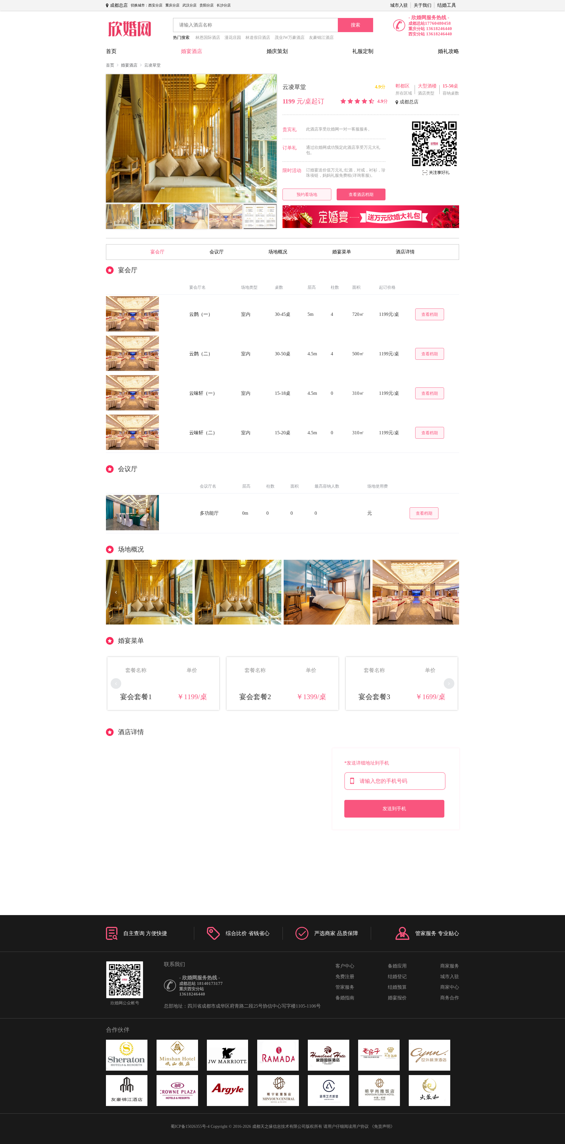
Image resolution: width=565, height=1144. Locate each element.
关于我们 (422, 5)
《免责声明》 (382, 1126)
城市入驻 (399, 5)
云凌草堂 (152, 65)
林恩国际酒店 (207, 37)
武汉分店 (189, 5)
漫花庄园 (233, 37)
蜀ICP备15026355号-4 (190, 1126)
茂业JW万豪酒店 (290, 37)
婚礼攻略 (448, 51)
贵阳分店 (207, 5)
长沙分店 (224, 5)
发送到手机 (394, 808)
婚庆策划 (277, 51)
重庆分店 (172, 5)
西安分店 (155, 5)
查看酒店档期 (361, 194)
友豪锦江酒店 (321, 37)
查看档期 (429, 314)
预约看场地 (307, 194)
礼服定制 (362, 51)
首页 (111, 51)
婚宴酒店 (191, 51)
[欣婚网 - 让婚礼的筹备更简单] (129, 29)
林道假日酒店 (257, 37)
